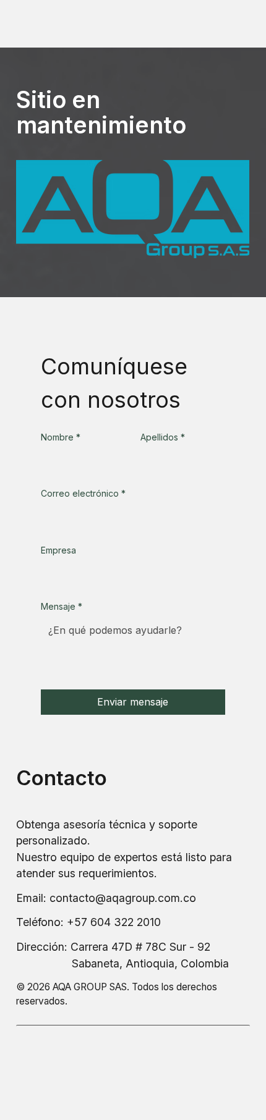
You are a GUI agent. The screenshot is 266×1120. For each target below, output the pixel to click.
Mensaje (61, 606)
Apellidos (162, 437)
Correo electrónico (83, 493)
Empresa (58, 550)
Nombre (60, 437)
